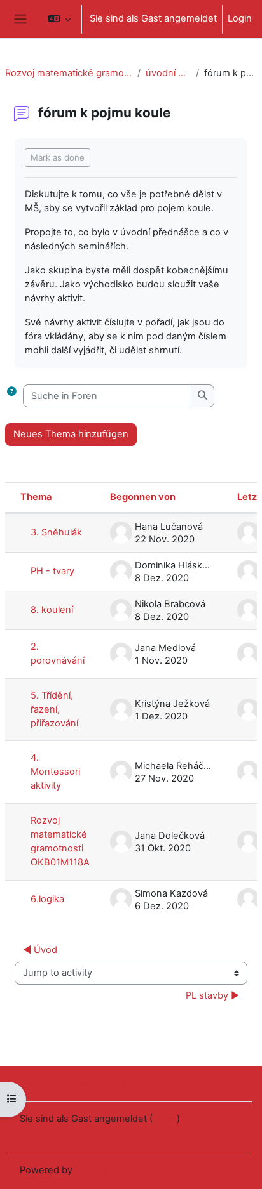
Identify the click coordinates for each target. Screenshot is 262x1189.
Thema (36, 497)
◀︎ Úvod (40, 950)
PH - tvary (52, 571)
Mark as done (58, 157)
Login (240, 18)
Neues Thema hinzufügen (70, 434)
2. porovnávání (58, 653)
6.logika (47, 899)
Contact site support (81, 1082)
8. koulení (52, 609)
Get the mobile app (62, 1134)
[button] (59, 19)
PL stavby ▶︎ (212, 995)
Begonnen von (143, 497)
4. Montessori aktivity (55, 771)
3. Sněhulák (56, 532)
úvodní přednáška (168, 73)
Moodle (91, 1170)
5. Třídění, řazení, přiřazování (54, 709)
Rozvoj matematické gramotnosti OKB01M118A (68, 73)
